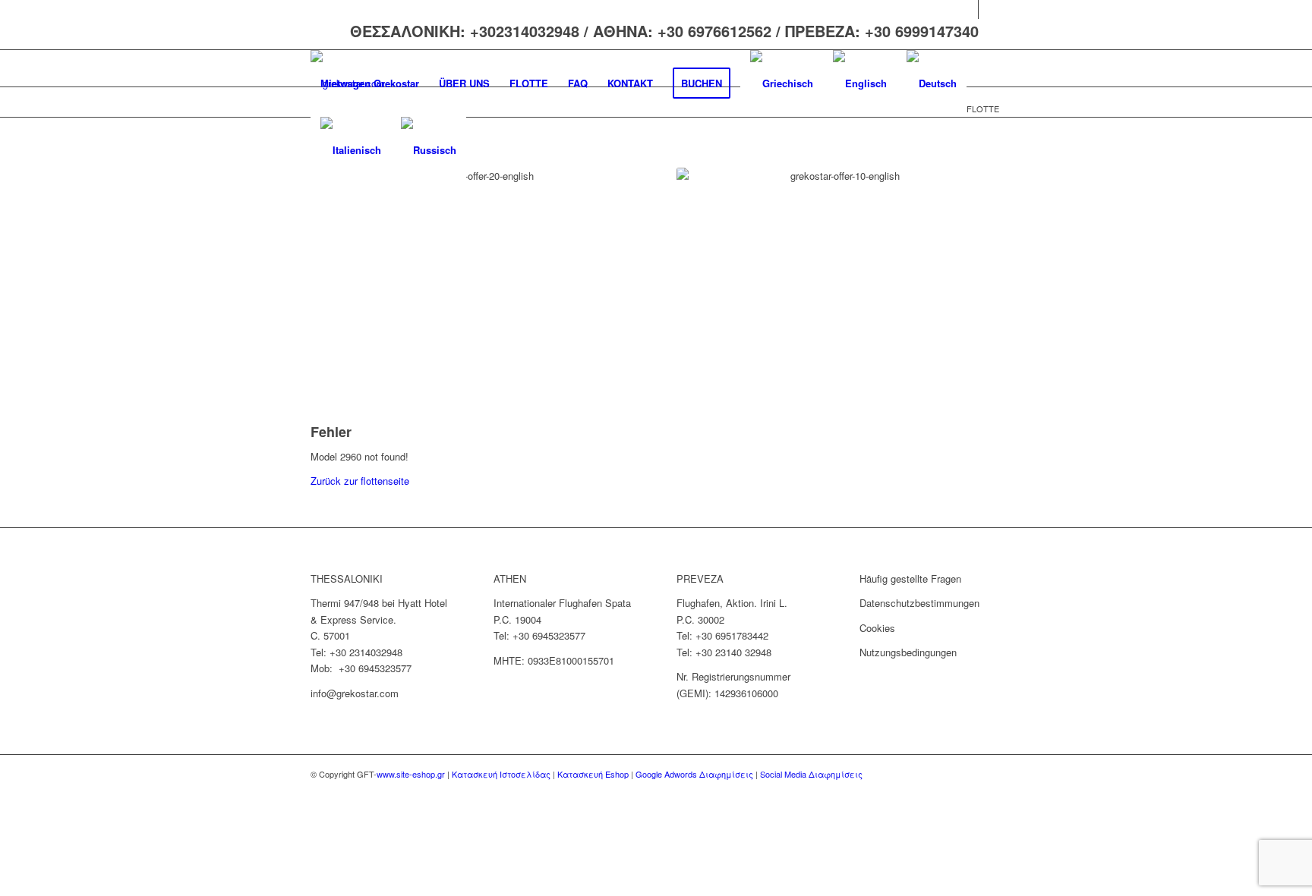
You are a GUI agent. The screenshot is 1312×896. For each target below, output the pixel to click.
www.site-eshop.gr (411, 774)
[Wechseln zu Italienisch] (351, 150)
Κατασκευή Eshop (593, 774)
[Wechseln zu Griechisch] (781, 83)
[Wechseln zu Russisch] (428, 150)
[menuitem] (370, 83)
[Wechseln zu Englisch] (860, 83)
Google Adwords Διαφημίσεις (694, 774)
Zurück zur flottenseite (360, 480)
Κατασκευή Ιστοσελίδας (501, 774)
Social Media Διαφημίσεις (811, 774)
